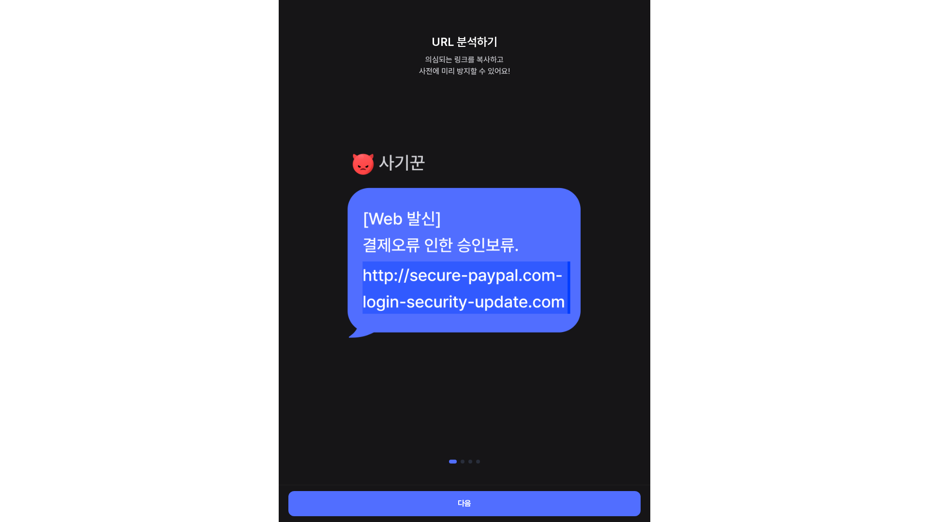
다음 (464, 503)
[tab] (453, 462)
